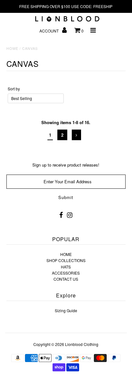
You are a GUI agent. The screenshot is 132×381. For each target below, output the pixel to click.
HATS (66, 266)
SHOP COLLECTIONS (66, 260)
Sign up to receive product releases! (65, 165)
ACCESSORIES (66, 273)
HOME (66, 254)
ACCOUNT (49, 30)
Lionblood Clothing (81, 344)
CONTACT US (66, 279)
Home (12, 48)
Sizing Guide (66, 310)
